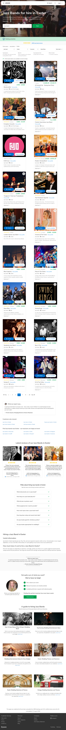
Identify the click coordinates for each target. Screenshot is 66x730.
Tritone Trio (13, 473)
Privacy (3, 721)
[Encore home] (7, 3)
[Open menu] (4, 3)
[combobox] (9, 49)
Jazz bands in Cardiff (7, 434)
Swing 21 (56, 473)
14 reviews (43, 269)
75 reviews (12, 306)
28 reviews (12, 380)
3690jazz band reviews (37, 43)
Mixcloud (59, 727)
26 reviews (43, 343)
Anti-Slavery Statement (39, 721)
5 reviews (11, 193)
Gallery (19, 721)
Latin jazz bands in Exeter (29, 424)
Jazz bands (12, 46)
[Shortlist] (55, 3)
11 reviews (43, 232)
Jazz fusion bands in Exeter (9, 424)
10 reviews (43, 158)
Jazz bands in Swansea (49, 434)
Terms (2, 720)
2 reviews (6, 85)
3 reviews (43, 195)
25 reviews (12, 343)
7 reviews (37, 83)
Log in (59, 3)
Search (50, 3)
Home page (5, 46)
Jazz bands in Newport (29, 434)
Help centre (4, 718)
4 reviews (43, 120)
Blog (19, 723)
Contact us (3, 723)
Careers (36, 720)
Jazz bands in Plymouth (8, 431)
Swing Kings (34, 473)
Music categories (21, 720)
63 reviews (43, 306)
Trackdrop (52, 727)
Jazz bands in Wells (28, 431)
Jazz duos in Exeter (28, 422)
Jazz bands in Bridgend (49, 431)
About (35, 718)
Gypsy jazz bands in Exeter (50, 422)
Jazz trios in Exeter (7, 422)
